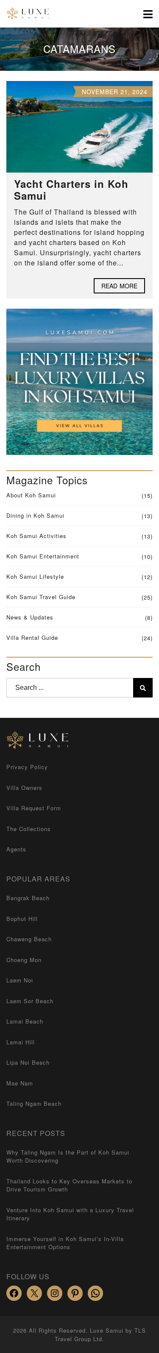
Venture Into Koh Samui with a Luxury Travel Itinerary (70, 1214)
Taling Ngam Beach (33, 1103)
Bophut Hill (22, 919)
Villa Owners (24, 788)
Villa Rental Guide (32, 637)
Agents (16, 849)
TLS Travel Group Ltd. (100, 1334)
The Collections (28, 829)
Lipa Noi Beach (28, 1062)
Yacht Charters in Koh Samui (71, 189)
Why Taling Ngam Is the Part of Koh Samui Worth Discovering (67, 1156)
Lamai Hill (20, 1042)
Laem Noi (19, 980)
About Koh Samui (31, 495)
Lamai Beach (24, 1021)
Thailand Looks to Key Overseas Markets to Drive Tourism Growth (69, 1185)
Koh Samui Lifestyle (35, 576)
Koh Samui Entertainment (42, 556)
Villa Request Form (33, 808)
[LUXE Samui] (25, 14)
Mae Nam (19, 1083)
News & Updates (29, 617)
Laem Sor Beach (29, 1001)
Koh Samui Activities (36, 536)
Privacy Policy (27, 767)
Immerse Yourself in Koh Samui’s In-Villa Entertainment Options (65, 1243)
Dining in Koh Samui (35, 515)
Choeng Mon (24, 960)
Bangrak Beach (28, 898)
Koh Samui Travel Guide (40, 597)
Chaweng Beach (29, 939)
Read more (119, 286)
